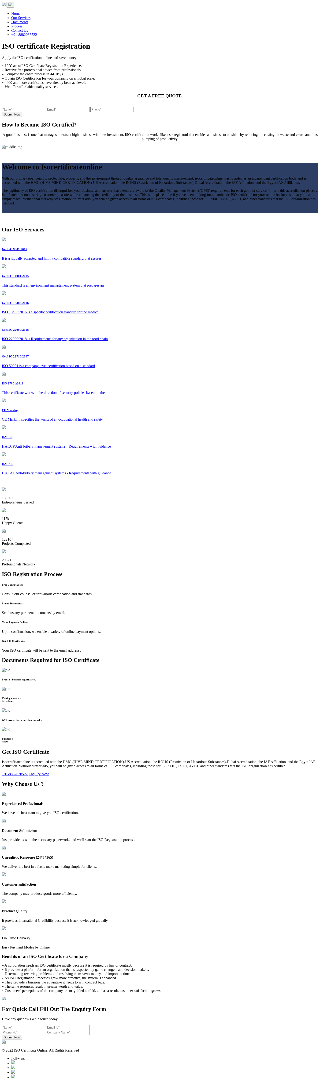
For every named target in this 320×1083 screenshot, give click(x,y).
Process (16, 26)
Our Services (20, 18)
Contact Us (19, 30)
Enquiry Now (39, 774)
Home (15, 13)
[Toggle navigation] (10, 5)
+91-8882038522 (24, 35)
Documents (19, 22)
